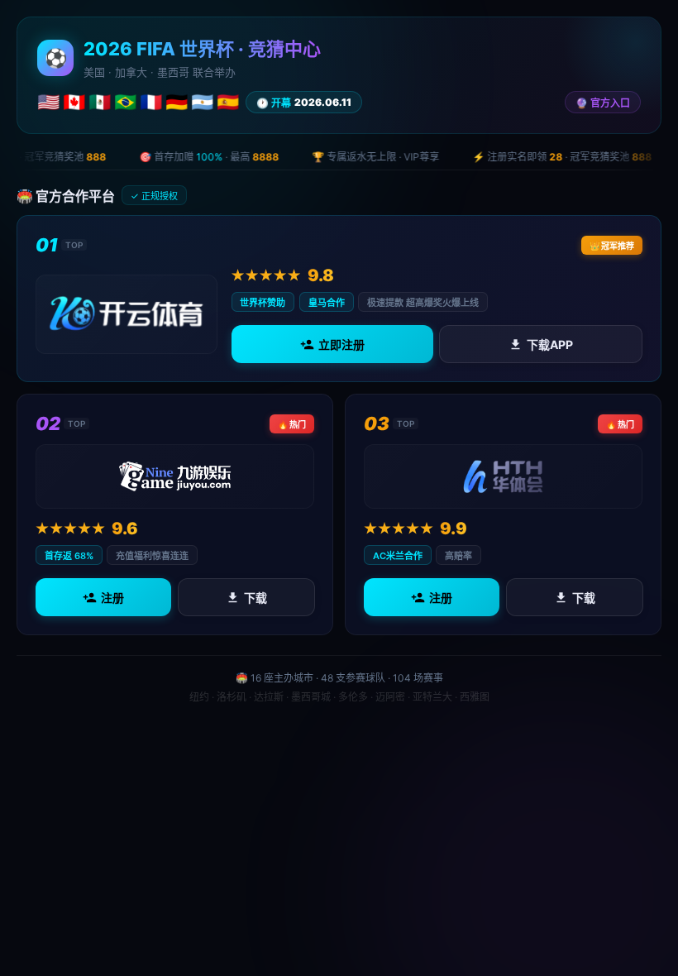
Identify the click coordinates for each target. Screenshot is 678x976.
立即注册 (341, 344)
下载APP (550, 344)
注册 (112, 598)
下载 (254, 598)
